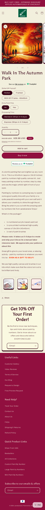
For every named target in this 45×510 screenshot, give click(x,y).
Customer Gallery (12, 364)
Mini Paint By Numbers (14, 475)
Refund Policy (10, 433)
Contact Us (9, 411)
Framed (19, 93)
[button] (3, 13)
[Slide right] (27, 67)
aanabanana (19, 505)
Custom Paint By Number (15, 464)
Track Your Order (12, 406)
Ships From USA (11, 448)
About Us (8, 417)
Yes (14, 107)
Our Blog (8, 380)
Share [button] (7, 298)
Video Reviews (11, 369)
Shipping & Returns (13, 427)
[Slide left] (17, 67)
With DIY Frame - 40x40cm (15, 98)
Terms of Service (11, 375)
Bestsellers (9, 453)
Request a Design (12, 385)
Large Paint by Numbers (14, 469)
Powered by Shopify (29, 505)
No (5, 107)
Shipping (4, 141)
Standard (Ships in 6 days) (15, 117)
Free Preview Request (14, 391)
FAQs (7, 422)
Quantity (5, 127)
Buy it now (22, 155)
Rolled (7, 93)
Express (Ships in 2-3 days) (16, 122)
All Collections (10, 459)
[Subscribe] (35, 346)
